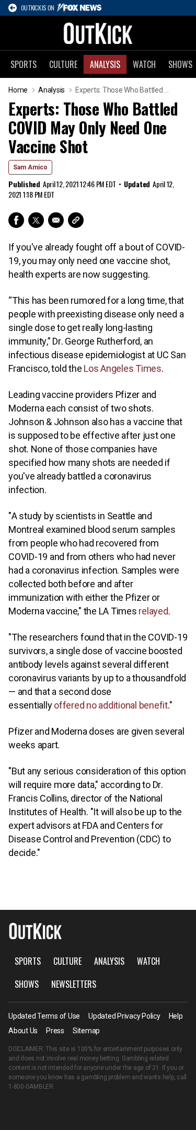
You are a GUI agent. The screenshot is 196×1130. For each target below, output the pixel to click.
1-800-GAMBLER (30, 1086)
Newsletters (73, 984)
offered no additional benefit (111, 705)
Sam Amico (30, 167)
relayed (153, 611)
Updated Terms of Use (44, 1016)
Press (55, 1030)
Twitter (36, 220)
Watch (144, 64)
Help (176, 1016)
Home (18, 90)
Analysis (105, 64)
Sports (23, 64)
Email (56, 220)
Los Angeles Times (123, 368)
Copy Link (76, 220)
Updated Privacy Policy (124, 1016)
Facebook (16, 220)
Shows (27, 984)
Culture (63, 64)
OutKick (98, 33)
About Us (23, 1030)
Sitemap (86, 1030)
